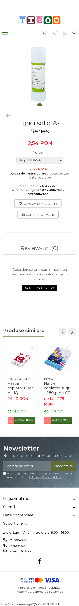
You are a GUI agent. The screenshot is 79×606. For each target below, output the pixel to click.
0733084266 (16, 540)
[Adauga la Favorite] (31, 348)
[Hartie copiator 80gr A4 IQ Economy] (21, 359)
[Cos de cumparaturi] (64, 33)
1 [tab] (39, 104)
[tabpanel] (39, 74)
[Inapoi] (6, 115)
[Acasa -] (40, 20)
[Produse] (5, 34)
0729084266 (16, 545)
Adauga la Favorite (39, 203)
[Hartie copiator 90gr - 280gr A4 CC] (58, 359)
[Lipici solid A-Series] (39, 74)
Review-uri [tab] (39, 248)
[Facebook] (39, 561)
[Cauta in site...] (74, 33)
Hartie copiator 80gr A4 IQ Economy (20, 388)
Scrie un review (39, 288)
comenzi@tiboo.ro (21, 551)
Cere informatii (39, 215)
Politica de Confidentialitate (45, 477)
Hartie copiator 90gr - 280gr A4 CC (57, 388)
